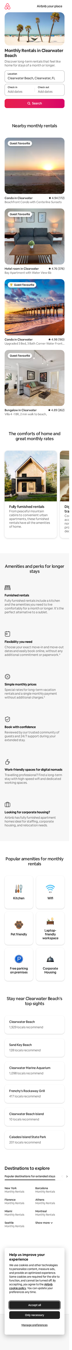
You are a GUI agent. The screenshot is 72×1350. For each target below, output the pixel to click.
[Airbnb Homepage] (7, 6)
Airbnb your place (49, 6)
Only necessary (34, 1315)
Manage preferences (35, 1325)
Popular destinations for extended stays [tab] (30, 1176)
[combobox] (34, 78)
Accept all (34, 1305)
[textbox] (19, 91)
